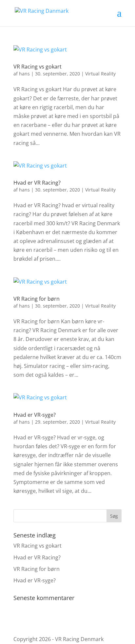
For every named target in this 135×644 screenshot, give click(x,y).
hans (24, 73)
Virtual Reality (100, 73)
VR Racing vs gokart (37, 66)
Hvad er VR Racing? (37, 182)
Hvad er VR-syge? (34, 414)
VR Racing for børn (36, 298)
